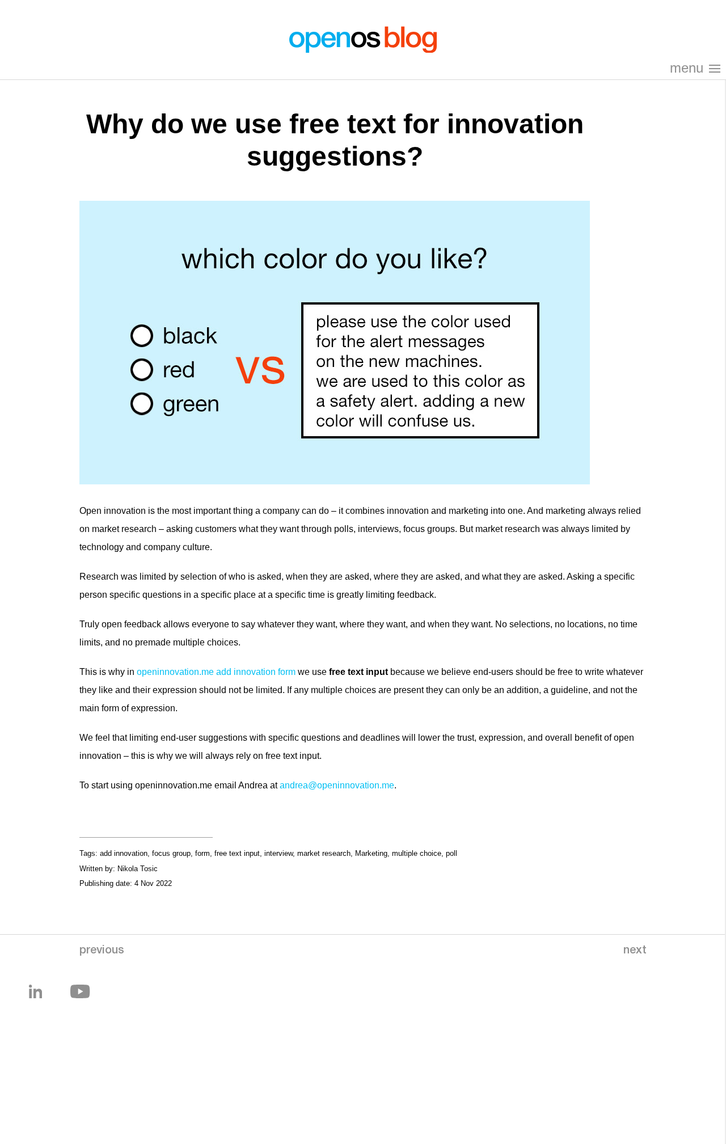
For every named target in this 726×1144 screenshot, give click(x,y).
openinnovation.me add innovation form (216, 672)
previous (101, 951)
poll (451, 853)
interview (278, 853)
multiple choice (416, 853)
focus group (171, 853)
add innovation (123, 853)
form (202, 853)
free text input (237, 853)
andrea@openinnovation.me (337, 785)
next (635, 951)
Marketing (371, 853)
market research (324, 853)
